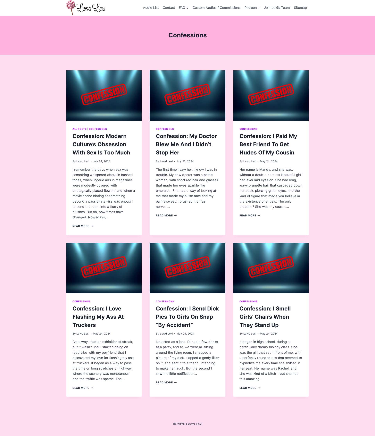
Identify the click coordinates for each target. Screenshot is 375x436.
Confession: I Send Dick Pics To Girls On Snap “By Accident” (187, 316)
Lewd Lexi (82, 161)
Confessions (98, 128)
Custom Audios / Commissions (217, 8)
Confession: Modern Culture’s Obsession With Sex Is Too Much (101, 144)
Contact (169, 8)
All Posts (79, 128)
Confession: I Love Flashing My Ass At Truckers (98, 316)
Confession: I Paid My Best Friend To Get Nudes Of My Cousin (268, 144)
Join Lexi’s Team (277, 8)
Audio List (151, 8)
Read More (82, 226)
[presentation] (104, 95)
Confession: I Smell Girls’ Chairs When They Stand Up (265, 316)
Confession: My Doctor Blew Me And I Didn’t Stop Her (186, 144)
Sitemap (300, 8)
